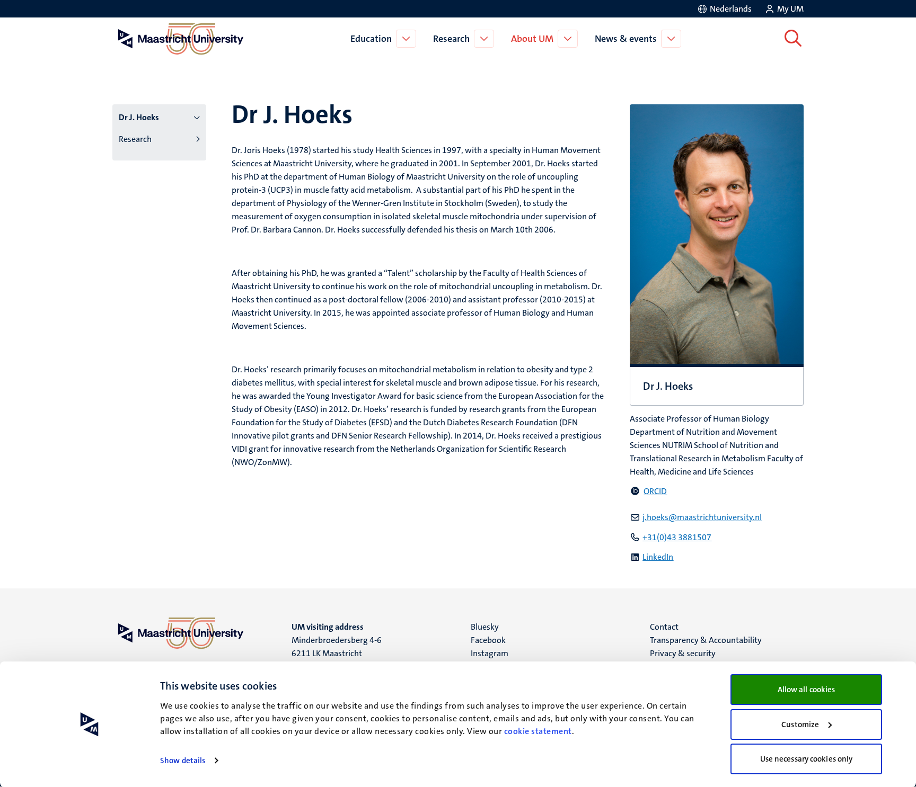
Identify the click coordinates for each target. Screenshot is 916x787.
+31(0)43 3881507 (676, 537)
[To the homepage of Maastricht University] (180, 38)
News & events (626, 38)
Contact (664, 626)
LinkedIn (657, 556)
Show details (182, 760)
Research (451, 38)
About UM (532, 38)
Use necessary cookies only (806, 759)
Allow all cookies (806, 689)
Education (371, 38)
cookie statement (538, 731)
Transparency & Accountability (706, 640)
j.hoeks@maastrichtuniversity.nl (702, 517)
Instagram (489, 653)
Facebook (488, 640)
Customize (800, 724)
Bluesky (485, 626)
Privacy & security (683, 653)
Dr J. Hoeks (139, 117)
